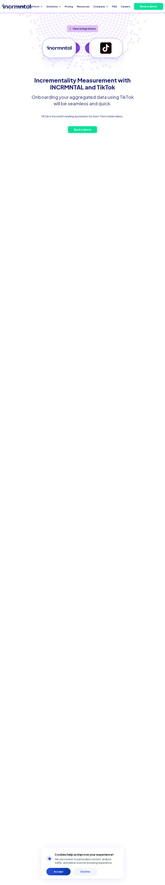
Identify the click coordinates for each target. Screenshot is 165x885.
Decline (85, 871)
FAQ (114, 6)
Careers (125, 6)
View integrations (84, 28)
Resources (83, 6)
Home (21, 6)
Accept (58, 871)
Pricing (69, 6)
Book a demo (148, 6)
